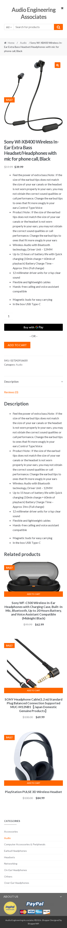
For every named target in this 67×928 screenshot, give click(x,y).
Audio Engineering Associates (34, 13)
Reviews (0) (11, 392)
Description (11, 381)
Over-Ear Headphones (16, 882)
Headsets (9, 857)
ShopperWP (33, 923)
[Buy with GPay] (33, 327)
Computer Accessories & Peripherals (24, 844)
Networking (10, 863)
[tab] (33, 381)
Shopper (46, 920)
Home (11, 42)
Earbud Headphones (15, 850)
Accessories (11, 831)
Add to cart (17, 345)
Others (8, 876)
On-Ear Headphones (15, 870)
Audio (23, 42)
